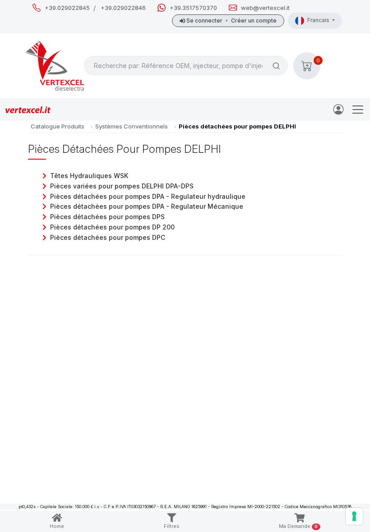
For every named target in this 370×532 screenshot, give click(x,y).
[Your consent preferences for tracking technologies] (354, 516)
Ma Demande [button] (298, 526)
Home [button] (57, 526)
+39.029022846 (123, 8)
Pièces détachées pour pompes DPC (107, 237)
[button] (306, 65)
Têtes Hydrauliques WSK (89, 175)
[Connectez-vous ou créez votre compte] (340, 108)
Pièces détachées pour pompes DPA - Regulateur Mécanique (146, 206)
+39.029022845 (67, 8)
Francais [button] (319, 20)
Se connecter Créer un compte (231, 20)
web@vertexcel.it (265, 8)
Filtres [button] (172, 526)
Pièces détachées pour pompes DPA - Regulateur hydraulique (147, 196)
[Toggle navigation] (358, 109)
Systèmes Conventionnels (131, 126)
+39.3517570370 (193, 8)
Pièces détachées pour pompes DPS (107, 216)
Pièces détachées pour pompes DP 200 (112, 227)
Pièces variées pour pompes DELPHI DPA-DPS (122, 186)
